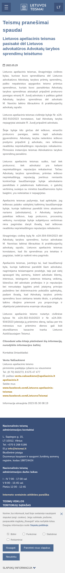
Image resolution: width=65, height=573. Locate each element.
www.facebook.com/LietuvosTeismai (25, 395)
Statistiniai (52, 534)
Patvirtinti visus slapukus (37, 547)
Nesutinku (11, 556)
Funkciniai (31, 534)
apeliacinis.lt (10, 379)
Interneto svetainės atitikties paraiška (26, 494)
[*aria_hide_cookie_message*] (61, 514)
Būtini (13, 534)
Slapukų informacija (17, 567)
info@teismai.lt (17, 448)
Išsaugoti (11, 547)
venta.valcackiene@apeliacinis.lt (35, 375)
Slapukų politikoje (39, 525)
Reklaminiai (16, 540)
